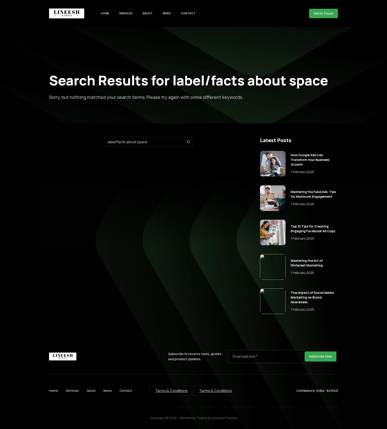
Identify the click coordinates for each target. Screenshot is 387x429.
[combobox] (144, 142)
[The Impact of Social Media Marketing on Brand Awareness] (273, 301)
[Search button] (188, 141)
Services (125, 13)
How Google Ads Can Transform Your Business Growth (310, 160)
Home (105, 13)
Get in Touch (323, 13)
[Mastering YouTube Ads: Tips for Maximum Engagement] (273, 198)
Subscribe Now (320, 356)
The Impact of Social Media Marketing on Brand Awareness (312, 297)
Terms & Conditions (171, 390)
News (167, 13)
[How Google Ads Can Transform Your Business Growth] (273, 163)
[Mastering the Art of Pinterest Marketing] (273, 267)
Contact (188, 13)
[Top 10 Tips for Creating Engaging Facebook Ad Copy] (273, 232)
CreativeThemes (224, 418)
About (147, 13)
